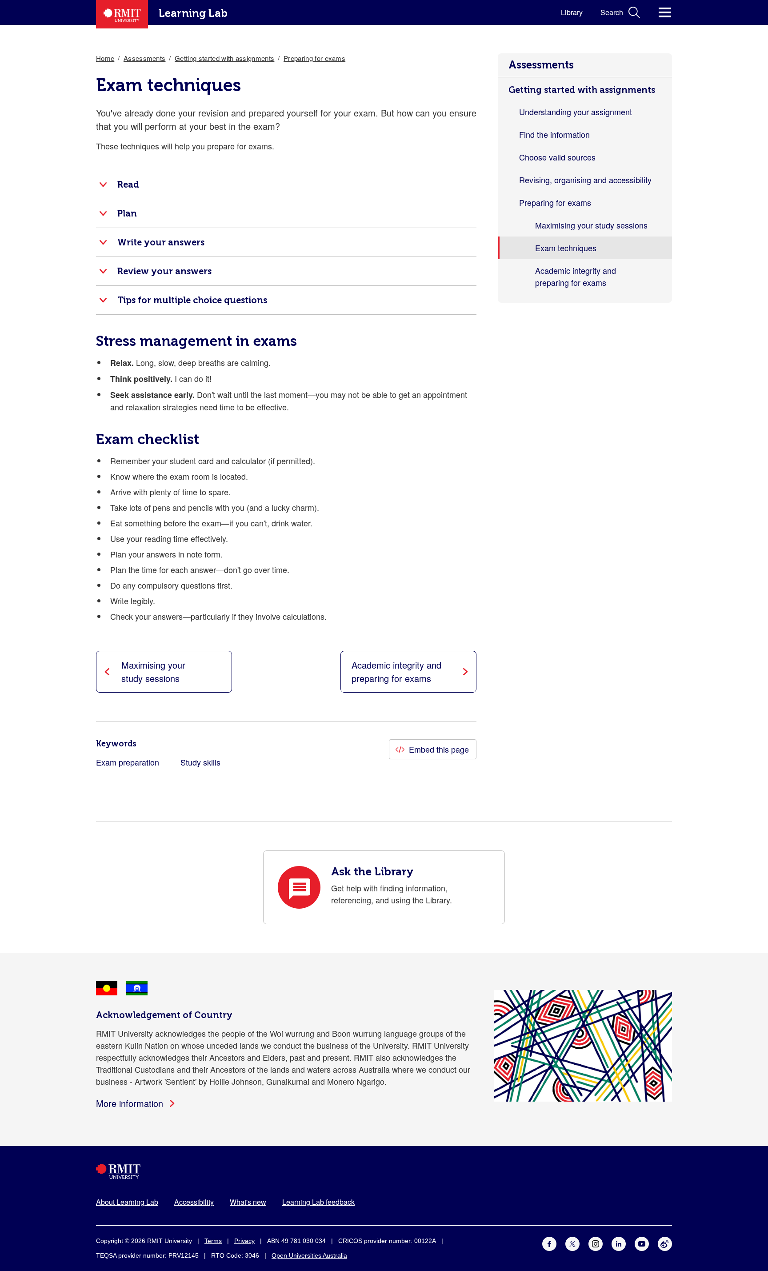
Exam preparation (127, 762)
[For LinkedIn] (619, 1242)
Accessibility (194, 1202)
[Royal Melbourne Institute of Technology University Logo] (384, 1171)
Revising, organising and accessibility (585, 179)
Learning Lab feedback (318, 1202)
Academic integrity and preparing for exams (575, 276)
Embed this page (439, 749)
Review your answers (164, 271)
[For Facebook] (549, 1242)
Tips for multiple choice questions (192, 300)
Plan (127, 213)
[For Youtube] (642, 1242)
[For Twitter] (572, 1242)
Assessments (541, 64)
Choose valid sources (557, 157)
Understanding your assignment (575, 111)
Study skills (200, 762)
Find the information (554, 134)
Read (128, 184)
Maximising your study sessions (591, 225)
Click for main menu (665, 12)
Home (105, 58)
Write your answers (160, 242)
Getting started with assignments (581, 89)
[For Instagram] (595, 1242)
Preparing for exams (555, 202)
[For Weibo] (665, 1242)
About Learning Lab (127, 1202)
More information (129, 1103)
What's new (248, 1202)
